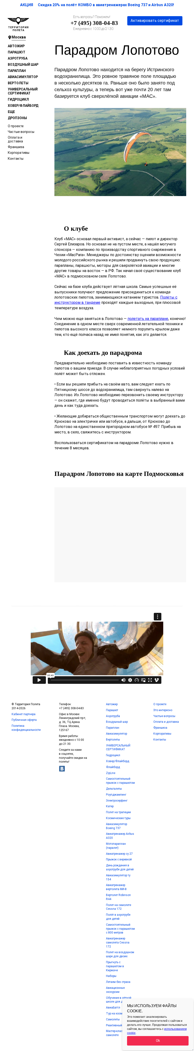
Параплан (17, 71)
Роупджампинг (116, 794)
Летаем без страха (118, 982)
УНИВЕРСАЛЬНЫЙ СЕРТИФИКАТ (23, 91)
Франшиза (16, 147)
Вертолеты (18, 83)
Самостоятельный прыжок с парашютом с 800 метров (120, 928)
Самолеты (113, 1019)
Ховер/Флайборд (23, 106)
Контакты (15, 158)
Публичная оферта (24, 720)
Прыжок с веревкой (119, 859)
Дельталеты (114, 788)
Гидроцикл (18, 99)
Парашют (16, 52)
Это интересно (162, 710)
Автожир (16, 46)
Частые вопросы (21, 132)
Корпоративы (18, 153)
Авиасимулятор (23, 77)
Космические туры (118, 818)
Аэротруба (17, 58)
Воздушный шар (23, 64)
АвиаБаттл (113, 1007)
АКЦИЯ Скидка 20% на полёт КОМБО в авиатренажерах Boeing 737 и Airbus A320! (97, 5)
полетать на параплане (148, 318)
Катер (110, 806)
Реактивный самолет (120, 1025)
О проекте (16, 126)
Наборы (111, 976)
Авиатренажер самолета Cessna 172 (117, 942)
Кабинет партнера (23, 714)
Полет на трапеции (118, 812)
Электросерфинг (117, 800)
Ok (158, 1040)
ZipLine (110, 773)
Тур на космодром (118, 1013)
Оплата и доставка (15, 139)
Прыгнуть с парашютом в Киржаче (115, 966)
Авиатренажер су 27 (119, 853)
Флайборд (113, 767)
